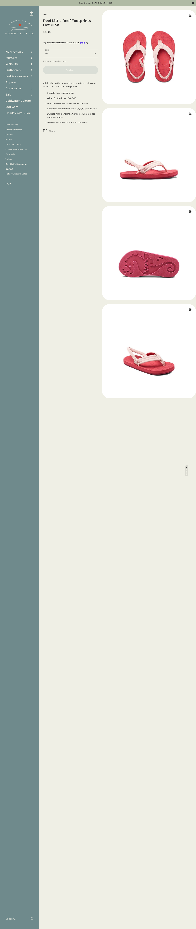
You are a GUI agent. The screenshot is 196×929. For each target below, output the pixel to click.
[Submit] (32, 918)
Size (47, 50)
